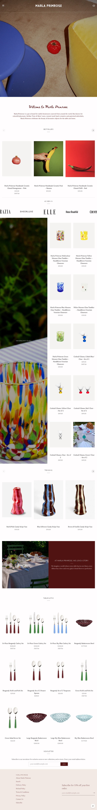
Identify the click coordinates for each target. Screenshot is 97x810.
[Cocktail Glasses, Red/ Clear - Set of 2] (84, 388)
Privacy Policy (20, 796)
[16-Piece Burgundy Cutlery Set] (13, 623)
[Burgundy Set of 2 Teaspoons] (60, 670)
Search (18, 781)
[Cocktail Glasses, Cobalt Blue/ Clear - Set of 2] (84, 336)
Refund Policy (20, 789)
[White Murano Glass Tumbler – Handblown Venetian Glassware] (84, 287)
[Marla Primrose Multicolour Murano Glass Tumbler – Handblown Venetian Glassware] (60, 235)
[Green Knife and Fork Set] (84, 670)
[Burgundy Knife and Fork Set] (13, 670)
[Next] (93, 130)
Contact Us (19, 799)
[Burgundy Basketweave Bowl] (84, 623)
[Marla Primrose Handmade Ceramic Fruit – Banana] (48, 158)
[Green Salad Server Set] (13, 718)
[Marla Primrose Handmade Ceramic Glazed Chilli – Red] (80, 158)
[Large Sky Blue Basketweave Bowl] (60, 718)
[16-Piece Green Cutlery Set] (36, 623)
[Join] (93, 792)
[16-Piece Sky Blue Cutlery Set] (60, 623)
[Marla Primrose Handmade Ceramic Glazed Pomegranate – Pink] (17, 158)
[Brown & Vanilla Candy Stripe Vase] (80, 499)
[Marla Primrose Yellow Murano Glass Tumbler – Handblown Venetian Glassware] (84, 235)
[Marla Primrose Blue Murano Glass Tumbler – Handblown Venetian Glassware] (60, 287)
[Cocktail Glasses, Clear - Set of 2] (60, 434)
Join (64, 764)
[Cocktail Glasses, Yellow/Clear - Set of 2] (60, 388)
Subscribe (19, 803)
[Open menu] (5, 5)
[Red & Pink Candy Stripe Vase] (17, 499)
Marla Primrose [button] (22, 775)
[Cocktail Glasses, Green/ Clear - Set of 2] (84, 434)
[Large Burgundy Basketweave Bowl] (36, 718)
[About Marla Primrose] (25, 564)
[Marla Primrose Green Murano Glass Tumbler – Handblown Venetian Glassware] (60, 336)
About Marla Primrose (23, 778)
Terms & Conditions (22, 792)
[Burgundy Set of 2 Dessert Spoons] (36, 670)
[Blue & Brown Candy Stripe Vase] (48, 499)
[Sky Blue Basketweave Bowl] (84, 718)
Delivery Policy (21, 785)
